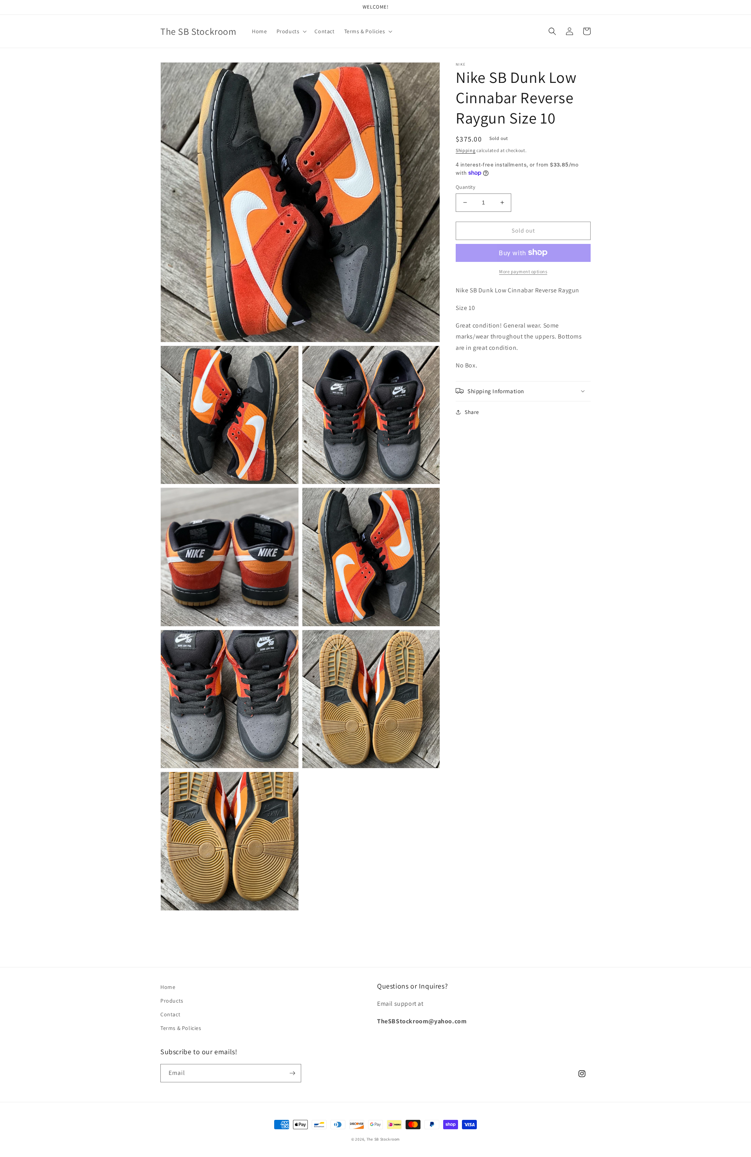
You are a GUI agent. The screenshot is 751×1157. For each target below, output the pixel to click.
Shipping (466, 150)
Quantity (465, 187)
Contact (170, 1014)
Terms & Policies (180, 1028)
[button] (291, 31)
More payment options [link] (523, 271)
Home (167, 986)
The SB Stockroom (383, 1139)
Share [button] (472, 411)
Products (171, 1000)
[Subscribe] (292, 1073)
